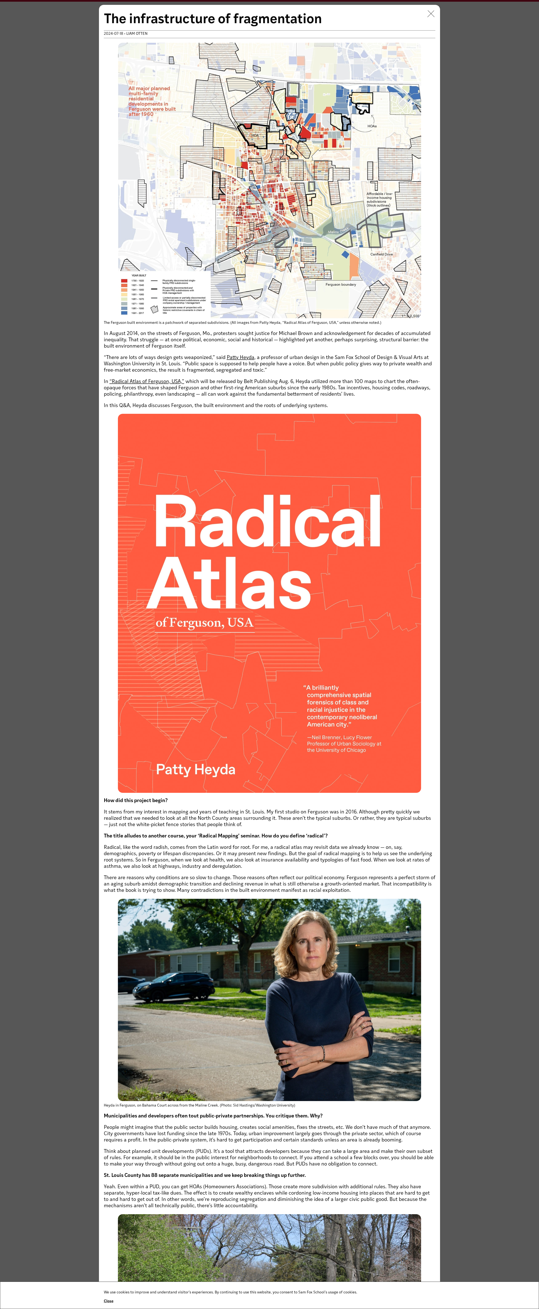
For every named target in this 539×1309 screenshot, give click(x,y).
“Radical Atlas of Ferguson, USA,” (146, 381)
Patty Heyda (240, 357)
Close (108, 1301)
